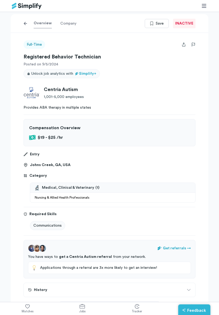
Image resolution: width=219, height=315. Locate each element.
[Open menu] (204, 6)
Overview (43, 23)
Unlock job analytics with (63, 74)
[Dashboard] (27, 6)
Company (68, 23)
